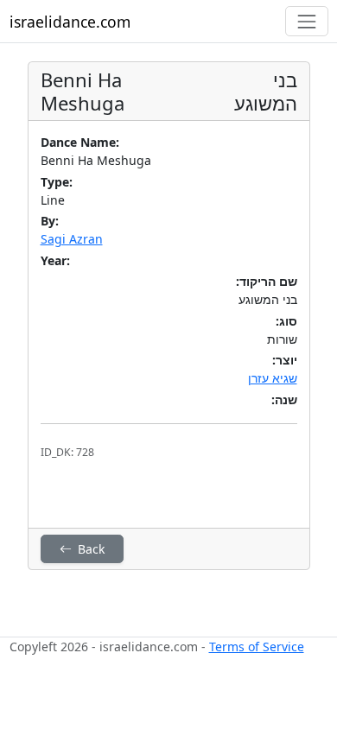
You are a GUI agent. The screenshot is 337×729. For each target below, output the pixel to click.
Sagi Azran (72, 239)
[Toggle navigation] (306, 21)
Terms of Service (256, 646)
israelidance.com (70, 21)
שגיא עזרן (272, 378)
